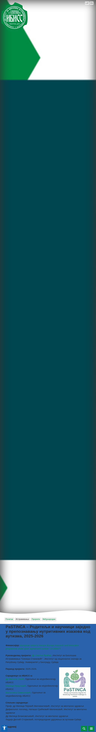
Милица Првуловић (16, 686)
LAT (87, 3)
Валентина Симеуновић (18, 692)
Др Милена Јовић (15, 679)
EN (91, 3)
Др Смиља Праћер (41, 655)
